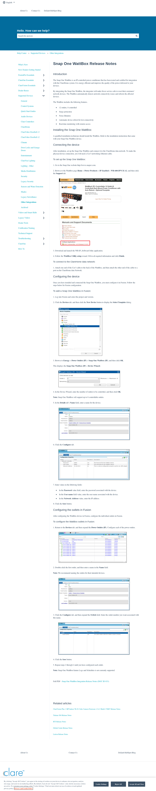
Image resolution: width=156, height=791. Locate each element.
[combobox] (75, 36)
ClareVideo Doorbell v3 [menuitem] (30, 132)
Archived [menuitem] (24, 207)
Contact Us (35, 10)
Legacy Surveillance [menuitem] (29, 197)
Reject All (118, 784)
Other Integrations (57, 53)
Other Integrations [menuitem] (28, 202)
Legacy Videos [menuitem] (24, 217)
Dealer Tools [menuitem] (23, 223)
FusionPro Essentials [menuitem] (26, 75)
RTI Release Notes (59, 721)
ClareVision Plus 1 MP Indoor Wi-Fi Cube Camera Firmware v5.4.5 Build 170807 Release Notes (86, 709)
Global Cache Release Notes (62, 728)
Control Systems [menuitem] (27, 106)
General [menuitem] (24, 101)
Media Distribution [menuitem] (28, 171)
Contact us (146, 10)
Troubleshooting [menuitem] (24, 238)
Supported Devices (38, 53)
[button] (44, 75)
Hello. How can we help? (33, 30)
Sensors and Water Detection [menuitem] (32, 186)
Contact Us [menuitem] (73, 752)
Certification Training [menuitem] (26, 228)
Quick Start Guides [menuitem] (28, 111)
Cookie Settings (101, 784)
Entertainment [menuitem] (26, 155)
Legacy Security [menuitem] (27, 181)
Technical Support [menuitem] (25, 233)
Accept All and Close (136, 784)
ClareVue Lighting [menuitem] (28, 160)
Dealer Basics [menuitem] (23, 90)
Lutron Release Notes (60, 734)
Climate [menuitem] (24, 142)
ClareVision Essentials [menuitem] (26, 85)
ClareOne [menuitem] (22, 243)
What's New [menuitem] (23, 64)
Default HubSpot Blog (52, 10)
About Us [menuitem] (24, 752)
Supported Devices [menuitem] (25, 95)
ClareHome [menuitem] (25, 126)
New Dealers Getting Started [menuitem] (29, 69)
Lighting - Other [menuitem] (27, 166)
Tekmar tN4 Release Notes (62, 715)
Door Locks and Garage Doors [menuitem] (30, 148)
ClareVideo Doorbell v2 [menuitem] (30, 137)
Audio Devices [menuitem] (27, 116)
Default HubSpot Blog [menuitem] (127, 752)
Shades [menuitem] (23, 191)
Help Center (21, 53)
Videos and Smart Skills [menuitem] (27, 212)
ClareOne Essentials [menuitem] (26, 80)
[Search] (136, 36)
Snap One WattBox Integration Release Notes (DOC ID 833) (85, 681)
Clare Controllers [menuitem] (27, 121)
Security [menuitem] (24, 176)
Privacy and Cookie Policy (23, 788)
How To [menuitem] (21, 248)
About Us (24, 10)
